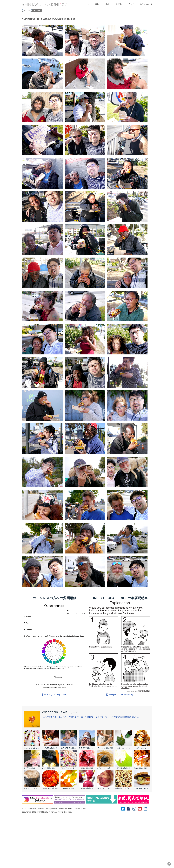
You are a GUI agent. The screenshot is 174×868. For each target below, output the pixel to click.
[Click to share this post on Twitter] (124, 808)
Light (28, 10)
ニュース (85, 4)
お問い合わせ (146, 4)
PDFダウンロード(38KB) (55, 694)
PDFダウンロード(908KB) (121, 694)
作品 (107, 4)
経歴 (97, 4)
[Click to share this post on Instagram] (135, 808)
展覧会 (119, 4)
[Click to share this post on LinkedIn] (146, 808)
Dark (38, 10)
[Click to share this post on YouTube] (141, 808)
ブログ (131, 4)
